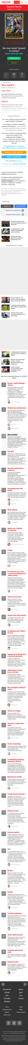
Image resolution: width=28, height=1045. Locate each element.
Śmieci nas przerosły (14, 597)
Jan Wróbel (13, 503)
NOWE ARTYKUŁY (14, 164)
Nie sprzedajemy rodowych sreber (16, 688)
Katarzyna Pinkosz (15, 625)
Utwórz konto (14, 58)
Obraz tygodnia (12, 434)
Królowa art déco (13, 811)
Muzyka (10, 870)
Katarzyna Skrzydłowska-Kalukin (17, 544)
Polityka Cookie (7, 1015)
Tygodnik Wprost (14, 6)
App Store (4, 184)
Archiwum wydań (15, 42)
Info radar (10, 451)
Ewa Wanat (13, 565)
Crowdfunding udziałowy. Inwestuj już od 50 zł (15, 760)
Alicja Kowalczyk (14, 788)
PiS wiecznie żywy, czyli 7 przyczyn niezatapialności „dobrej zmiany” (16, 573)
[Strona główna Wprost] (5, 2)
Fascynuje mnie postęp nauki (15, 951)
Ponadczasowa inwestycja (16, 794)
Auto (7, 995)
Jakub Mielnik (14, 753)
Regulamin (7, 1012)
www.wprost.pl (13, 1040)
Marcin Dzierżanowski (15, 402)
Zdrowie (7, 992)
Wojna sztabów (12, 510)
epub (14, 77)
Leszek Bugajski (14, 826)
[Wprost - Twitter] (14, 1023)
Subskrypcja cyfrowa (17, 44)
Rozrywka (7, 998)
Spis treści (6, 42)
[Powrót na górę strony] (25, 984)
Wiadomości (7, 989)
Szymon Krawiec (14, 648)
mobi (22, 77)
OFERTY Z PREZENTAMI (14, 157)
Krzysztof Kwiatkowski (15, 864)
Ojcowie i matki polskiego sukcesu (16, 384)
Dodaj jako (13, 214)
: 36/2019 (14, 9)
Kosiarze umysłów (13, 832)
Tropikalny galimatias (14, 913)
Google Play (11, 184)
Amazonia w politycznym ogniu (15, 724)
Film (8, 849)
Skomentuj (7, 206)
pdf (6, 77)
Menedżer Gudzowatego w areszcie (15, 469)
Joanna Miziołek (14, 428)
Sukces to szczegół (13, 711)
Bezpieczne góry (12, 962)
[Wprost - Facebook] (8, 1023)
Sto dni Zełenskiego (14, 744)
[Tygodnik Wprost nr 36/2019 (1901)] (14, 26)
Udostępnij (22, 206)
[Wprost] (1, 82)
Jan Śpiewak (13, 590)
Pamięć (9, 550)
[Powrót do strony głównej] (2, 984)
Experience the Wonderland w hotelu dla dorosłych (16, 655)
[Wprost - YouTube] (19, 1023)
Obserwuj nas (13, 210)
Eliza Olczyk (13, 424)
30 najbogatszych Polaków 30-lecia (16, 632)
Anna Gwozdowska (15, 737)
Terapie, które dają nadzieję (16, 615)
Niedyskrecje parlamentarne (16, 408)
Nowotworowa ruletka (14, 777)
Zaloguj (14, 63)
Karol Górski (13, 973)
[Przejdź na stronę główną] (0, 2)
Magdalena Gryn (14, 704)
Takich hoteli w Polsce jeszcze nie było (14, 671)
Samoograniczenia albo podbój (15, 489)
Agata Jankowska (15, 609)
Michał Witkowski (14, 928)
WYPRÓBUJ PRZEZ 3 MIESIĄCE (14, 152)
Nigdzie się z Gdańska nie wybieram (14, 529)
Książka (10, 892)
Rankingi (7, 1001)
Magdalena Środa (14, 500)
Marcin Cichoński (14, 886)
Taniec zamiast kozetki (15, 935)
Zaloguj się (19, 161)
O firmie (7, 1007)
